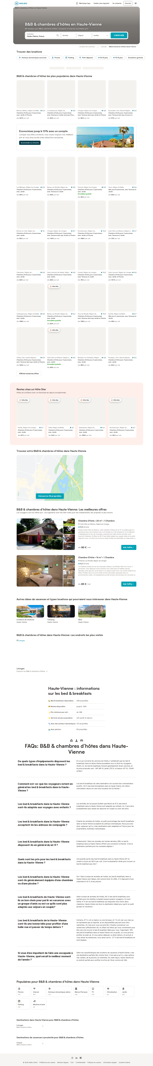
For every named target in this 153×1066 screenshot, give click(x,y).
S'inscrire (128, 3)
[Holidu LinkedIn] (76, 1058)
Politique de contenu (94, 1062)
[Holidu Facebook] (81, 1058)
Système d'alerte (124, 1062)
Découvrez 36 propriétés (49, 496)
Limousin (104, 46)
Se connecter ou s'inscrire (30, 143)
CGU (72, 1062)
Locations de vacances (87, 46)
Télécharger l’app (84, 3)
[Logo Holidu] (25, 3)
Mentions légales (62, 1062)
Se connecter (117, 3)
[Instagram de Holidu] (72, 1058)
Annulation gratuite (135, 58)
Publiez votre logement (101, 3)
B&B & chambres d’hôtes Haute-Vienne (122, 46)
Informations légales (110, 1062)
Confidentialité (80, 1062)
